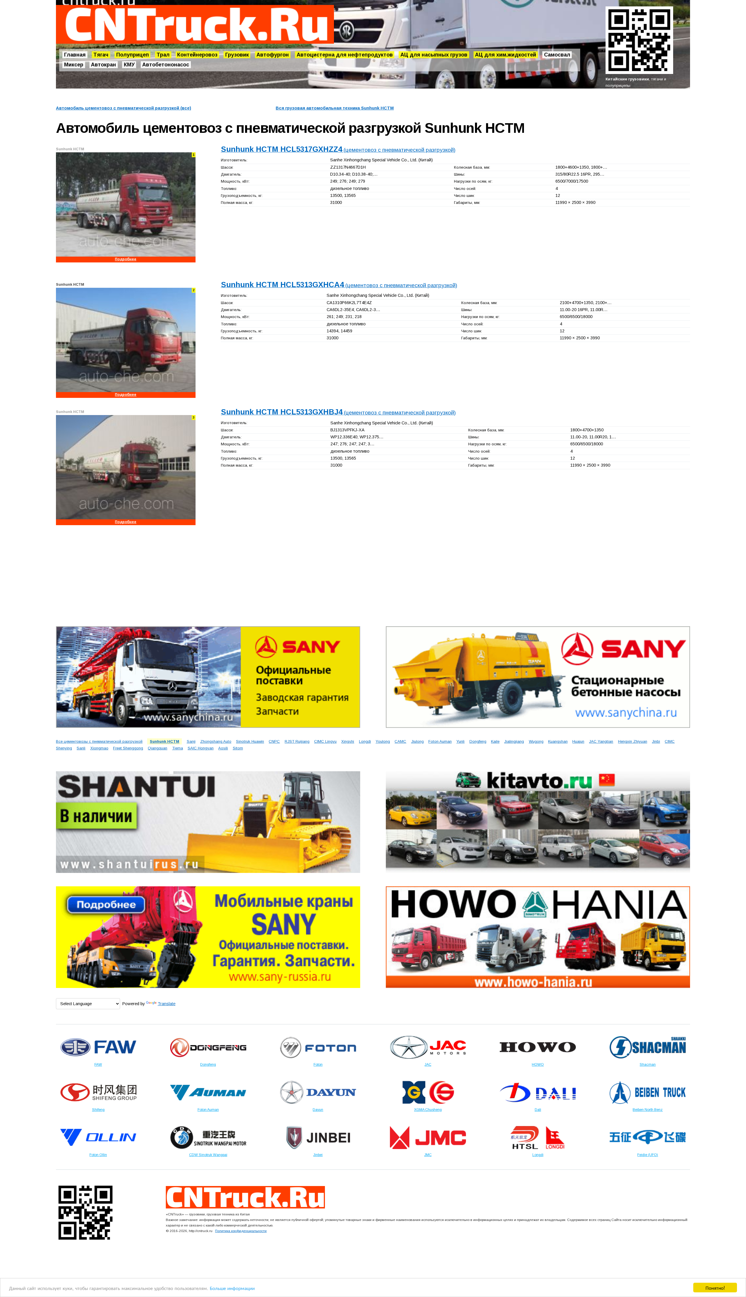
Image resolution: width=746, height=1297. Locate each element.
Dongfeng (477, 741)
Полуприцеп (132, 55)
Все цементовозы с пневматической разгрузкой (99, 741)
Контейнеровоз (197, 55)
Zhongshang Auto (215, 741)
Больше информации (232, 1287)
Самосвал (557, 55)
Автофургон (272, 55)
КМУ (129, 65)
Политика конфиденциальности (241, 1231)
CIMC (670, 741)
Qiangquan (157, 748)
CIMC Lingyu (325, 741)
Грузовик (237, 55)
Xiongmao (99, 748)
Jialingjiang (514, 741)
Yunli (460, 741)
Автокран (103, 65)
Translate (166, 1003)
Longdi (365, 741)
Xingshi (347, 741)
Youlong (383, 741)
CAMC (400, 741)
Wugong (536, 741)
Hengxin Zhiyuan (632, 741)
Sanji (191, 741)
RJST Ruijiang (297, 741)
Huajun (578, 741)
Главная (75, 55)
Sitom (238, 748)
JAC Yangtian (601, 741)
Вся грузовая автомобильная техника (335, 108)
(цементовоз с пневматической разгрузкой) (338, 150)
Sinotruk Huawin (250, 741)
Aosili (223, 748)
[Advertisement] (231, 574)
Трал (163, 55)
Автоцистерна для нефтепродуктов (345, 55)
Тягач (100, 55)
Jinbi (656, 741)
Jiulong (417, 741)
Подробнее (125, 259)
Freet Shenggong (128, 748)
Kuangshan (558, 741)
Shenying (64, 748)
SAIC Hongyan (201, 748)
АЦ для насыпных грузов (433, 55)
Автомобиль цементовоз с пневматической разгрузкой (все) (123, 108)
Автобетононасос (165, 65)
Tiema (177, 748)
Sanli (81, 748)
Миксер (73, 65)
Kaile (495, 741)
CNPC (274, 741)
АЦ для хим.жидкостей (505, 55)
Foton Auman (440, 741)
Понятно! (715, 1287)
